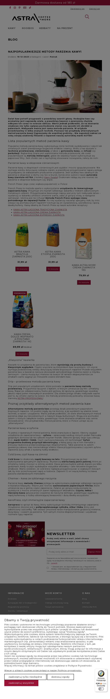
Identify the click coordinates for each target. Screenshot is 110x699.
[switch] (101, 688)
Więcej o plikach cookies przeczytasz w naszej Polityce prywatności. (43, 670)
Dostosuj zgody (60, 677)
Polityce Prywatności (80, 665)
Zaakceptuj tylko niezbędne (25, 677)
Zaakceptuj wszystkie (21, 683)
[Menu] (105, 670)
